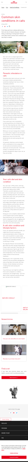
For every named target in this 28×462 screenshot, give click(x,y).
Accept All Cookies (14, 457)
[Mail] (5, 26)
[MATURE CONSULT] (11, 299)
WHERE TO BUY (5, 433)
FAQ (2, 438)
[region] (14, 450)
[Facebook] (2, 26)
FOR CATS (4, 423)
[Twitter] (7, 26)
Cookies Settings (5, 419)
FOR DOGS (4, 428)
